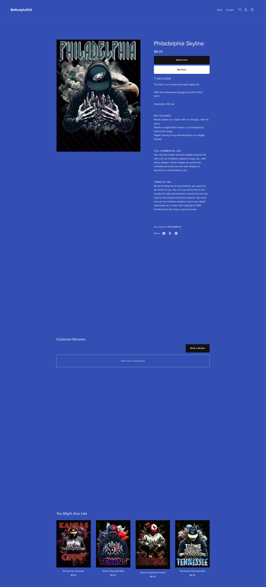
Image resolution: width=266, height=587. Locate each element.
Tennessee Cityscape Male (192, 571)
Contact (230, 9)
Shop (219, 9)
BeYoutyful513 (21, 10)
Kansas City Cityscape (73, 571)
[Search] (240, 9)
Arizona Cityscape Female (153, 572)
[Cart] (253, 9)
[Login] (245, 9)
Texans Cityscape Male (113, 571)
